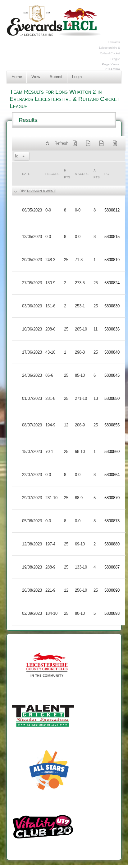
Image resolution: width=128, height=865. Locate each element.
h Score (52, 174)
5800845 (112, 375)
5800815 (112, 236)
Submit (56, 76)
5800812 (112, 210)
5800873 (112, 521)
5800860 (112, 451)
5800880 (112, 544)
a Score (82, 174)
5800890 (112, 590)
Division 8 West (41, 191)
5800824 (112, 283)
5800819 (112, 259)
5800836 (112, 329)
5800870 (112, 497)
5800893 (112, 613)
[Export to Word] (115, 143)
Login (77, 76)
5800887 (112, 567)
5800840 (112, 352)
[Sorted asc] (23, 156)
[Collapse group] (15, 191)
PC (106, 174)
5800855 (112, 425)
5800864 (112, 474)
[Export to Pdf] (89, 143)
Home (16, 76)
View (35, 76)
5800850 (112, 398)
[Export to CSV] (102, 143)
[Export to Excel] (76, 143)
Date (26, 174)
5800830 (112, 306)
